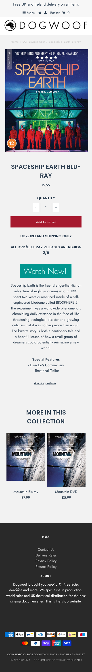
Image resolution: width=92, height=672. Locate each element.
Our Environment (34, 42)
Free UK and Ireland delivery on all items (46, 4)
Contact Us (46, 549)
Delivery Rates (46, 555)
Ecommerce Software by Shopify (58, 660)
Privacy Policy (46, 560)
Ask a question (45, 383)
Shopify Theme (70, 654)
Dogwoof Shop (45, 654)
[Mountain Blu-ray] (25, 457)
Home (15, 42)
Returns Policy (46, 566)
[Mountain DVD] (66, 460)
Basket (60, 12)
